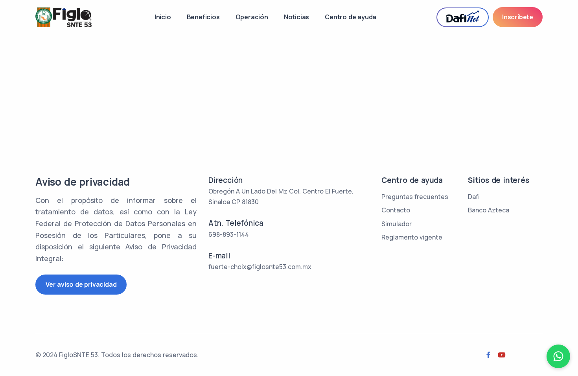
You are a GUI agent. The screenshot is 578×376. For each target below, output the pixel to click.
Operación (252, 17)
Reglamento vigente (411, 237)
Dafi (474, 196)
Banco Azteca (488, 210)
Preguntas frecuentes (414, 196)
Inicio (163, 17)
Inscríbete (517, 17)
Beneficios (203, 17)
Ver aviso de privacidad (81, 284)
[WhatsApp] (558, 356)
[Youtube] (502, 355)
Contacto (395, 210)
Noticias (296, 17)
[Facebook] (488, 355)
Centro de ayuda (350, 17)
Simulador (396, 223)
